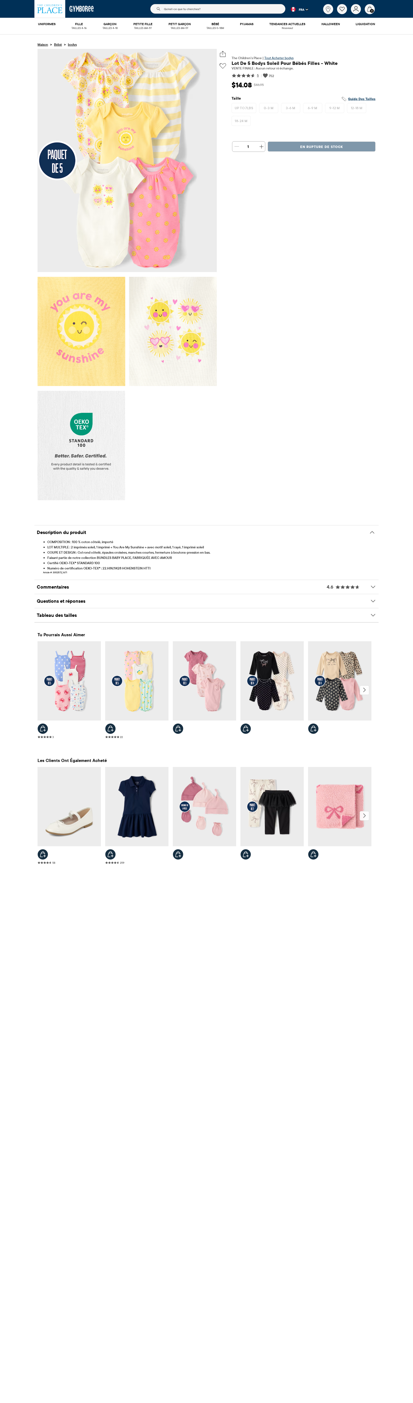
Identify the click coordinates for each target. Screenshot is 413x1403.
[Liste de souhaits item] (344, 13)
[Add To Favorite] (223, 66)
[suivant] (364, 690)
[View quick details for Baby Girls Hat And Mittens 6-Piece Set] (178, 854)
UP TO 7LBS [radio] (244, 108)
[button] (296, 9)
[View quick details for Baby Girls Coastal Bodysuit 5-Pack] (43, 728)
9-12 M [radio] (334, 108)
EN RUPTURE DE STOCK (321, 147)
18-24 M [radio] (241, 121)
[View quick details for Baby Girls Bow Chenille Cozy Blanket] (313, 854)
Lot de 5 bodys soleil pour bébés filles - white (285, 63)
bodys (72, 44)
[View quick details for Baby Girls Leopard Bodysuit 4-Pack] (313, 728)
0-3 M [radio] (268, 108)
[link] (328, 9)
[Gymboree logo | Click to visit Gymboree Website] (81, 9)
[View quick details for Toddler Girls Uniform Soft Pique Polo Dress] (110, 854)
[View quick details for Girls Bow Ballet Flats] (43, 854)
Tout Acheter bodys (278, 58)
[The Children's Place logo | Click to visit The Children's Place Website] (49, 9)
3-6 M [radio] (290, 108)
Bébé (58, 44)
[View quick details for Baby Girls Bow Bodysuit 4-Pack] (245, 728)
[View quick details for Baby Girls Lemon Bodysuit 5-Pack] (110, 728)
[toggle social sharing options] (223, 54)
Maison (43, 44)
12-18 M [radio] (357, 108)
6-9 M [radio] (312, 108)
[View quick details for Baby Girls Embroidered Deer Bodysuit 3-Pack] (178, 728)
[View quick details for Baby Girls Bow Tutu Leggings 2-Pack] (245, 854)
